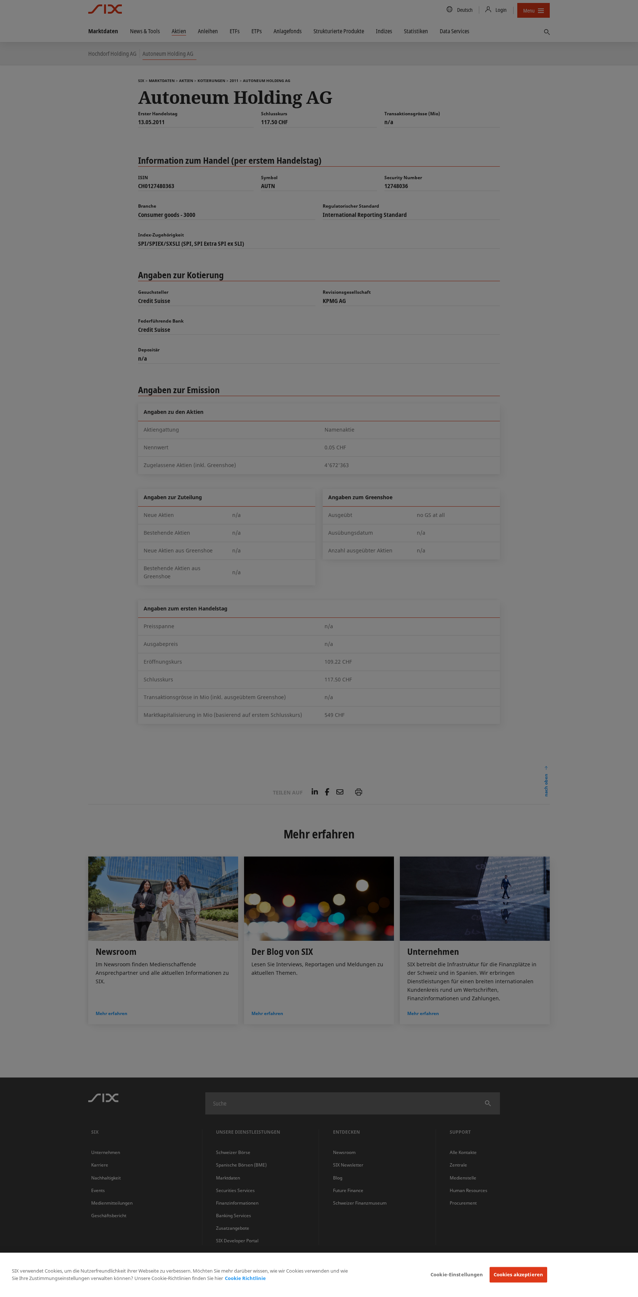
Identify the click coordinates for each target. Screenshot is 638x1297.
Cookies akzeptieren (518, 1274)
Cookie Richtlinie (245, 1278)
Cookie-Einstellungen (457, 1274)
